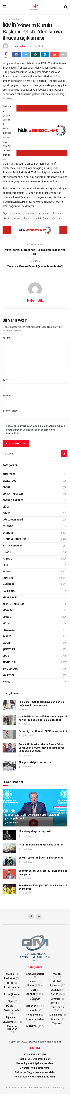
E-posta (8, 395)
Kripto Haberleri (13, 604)
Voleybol (8, 675)
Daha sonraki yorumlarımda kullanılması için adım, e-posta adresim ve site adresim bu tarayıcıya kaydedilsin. (36, 430)
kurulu (27, 218)
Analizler (9, 474)
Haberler (8, 584)
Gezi (5, 565)
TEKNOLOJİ (9, 662)
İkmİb (7, 218)
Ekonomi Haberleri (15, 539)
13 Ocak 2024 (26, 755)
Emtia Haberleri (13, 545)
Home (5, 19)
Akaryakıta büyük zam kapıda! (35, 762)
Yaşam (7, 681)
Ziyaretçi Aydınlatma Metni (35, 1067)
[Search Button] (64, 453)
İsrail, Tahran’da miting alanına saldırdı (41, 844)
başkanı (31, 213)
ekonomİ (44, 213)
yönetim (56, 218)
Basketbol (9, 480)
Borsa (6, 487)
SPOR (6, 656)
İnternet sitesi (10, 410)
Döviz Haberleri (13, 519)
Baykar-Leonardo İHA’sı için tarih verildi (41, 857)
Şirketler (9, 649)
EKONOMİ (15, 19)
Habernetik (19, 46)
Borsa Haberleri (13, 493)
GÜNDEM (8, 578)
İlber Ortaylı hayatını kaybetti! (35, 831)
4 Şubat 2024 (26, 724)
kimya (17, 218)
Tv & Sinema (10, 668)
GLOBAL (7, 571)
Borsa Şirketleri (13, 500)
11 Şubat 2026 (26, 736)
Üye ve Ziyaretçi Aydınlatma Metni (35, 1063)
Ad (5, 380)
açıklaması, (16, 213)
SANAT (6, 642)
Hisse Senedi (10, 597)
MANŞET (8, 617)
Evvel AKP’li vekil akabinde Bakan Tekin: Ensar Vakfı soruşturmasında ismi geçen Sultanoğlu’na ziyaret (41, 747)
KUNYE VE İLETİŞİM (35, 1054)
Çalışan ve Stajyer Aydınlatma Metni (35, 1072)
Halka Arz (9, 591)
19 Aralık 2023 (26, 767)
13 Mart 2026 (12, 823)
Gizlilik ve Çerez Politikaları (35, 1059)
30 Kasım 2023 (26, 710)
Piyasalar (9, 630)
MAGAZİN (8, 610)
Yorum (7, 337)
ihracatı (56, 213)
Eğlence (8, 526)
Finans (7, 552)
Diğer (6, 506)
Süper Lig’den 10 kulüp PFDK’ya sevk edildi (43, 731)
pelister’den (41, 218)
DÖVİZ (6, 513)
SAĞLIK (7, 636)
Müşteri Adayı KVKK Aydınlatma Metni (35, 1076)
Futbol (7, 558)
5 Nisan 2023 (36, 46)
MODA (6, 623)
